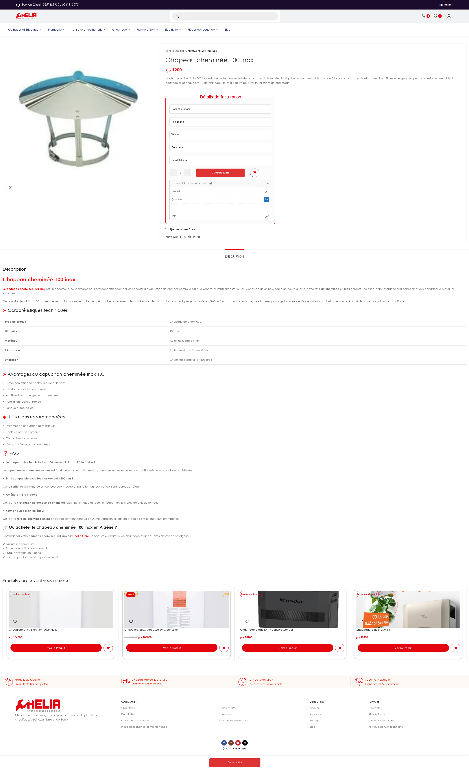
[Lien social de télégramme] (198, 236)
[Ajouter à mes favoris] (15, 621)
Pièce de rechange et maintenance (144, 726)
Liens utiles (317, 701)
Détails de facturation (220, 96)
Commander (233, 762)
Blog (227, 29)
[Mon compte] (449, 16)
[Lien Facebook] (180, 236)
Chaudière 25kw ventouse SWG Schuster (151, 629)
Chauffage (119, 29)
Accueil (169, 51)
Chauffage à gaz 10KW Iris (373, 629)
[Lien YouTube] (238, 743)
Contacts (374, 707)
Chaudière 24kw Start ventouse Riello (33, 629)
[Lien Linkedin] (194, 236)
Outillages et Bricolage (23, 29)
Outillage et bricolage (135, 720)
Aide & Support (378, 714)
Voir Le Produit (56, 647)
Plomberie (55, 29)
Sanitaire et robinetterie (87, 29)
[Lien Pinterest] (189, 236)
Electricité (171, 29)
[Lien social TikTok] (245, 743)
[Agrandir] (10, 187)
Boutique (181, 51)
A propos (315, 714)
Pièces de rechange (201, 29)
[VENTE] (176, 609)
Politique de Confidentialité (385, 726)
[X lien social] (184, 236)
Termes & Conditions (381, 720)
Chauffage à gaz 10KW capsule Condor (266, 629)
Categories (129, 701)
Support (373, 701)
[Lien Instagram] (231, 743)
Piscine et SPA (146, 29)
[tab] (234, 254)
